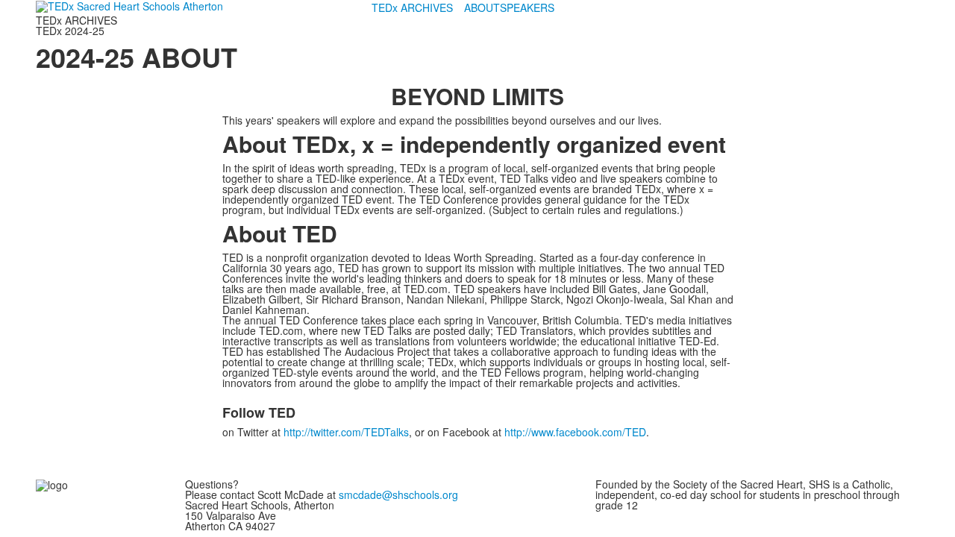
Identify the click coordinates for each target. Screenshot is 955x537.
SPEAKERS (527, 7)
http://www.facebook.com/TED (575, 431)
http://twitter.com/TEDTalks (346, 431)
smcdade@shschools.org (398, 494)
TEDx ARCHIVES (412, 7)
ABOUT (482, 7)
